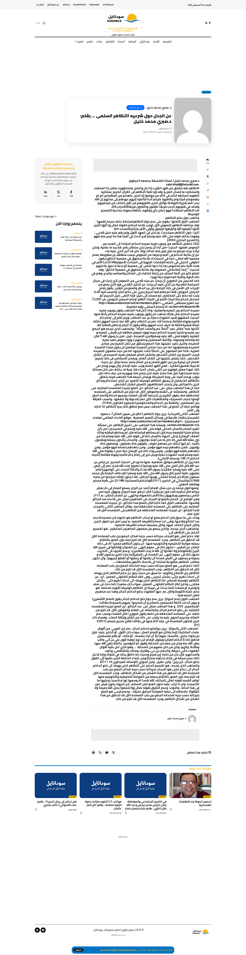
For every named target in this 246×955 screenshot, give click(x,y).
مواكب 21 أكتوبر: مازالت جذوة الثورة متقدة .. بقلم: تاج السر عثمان (103, 805)
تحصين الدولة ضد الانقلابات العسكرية (195, 803)
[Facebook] (209, 23)
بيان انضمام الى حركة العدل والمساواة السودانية (71, 239)
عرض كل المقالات (134, 107)
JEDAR (113, 935)
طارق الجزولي (72, 809)
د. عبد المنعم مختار (205, 809)
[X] (58, 194)
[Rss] (206, 23)
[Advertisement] (123, 67)
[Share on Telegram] (207, 190)
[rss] (45, 194)
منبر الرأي (206, 92)
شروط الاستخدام (109, 950)
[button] (78, 950)
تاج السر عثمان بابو (116, 813)
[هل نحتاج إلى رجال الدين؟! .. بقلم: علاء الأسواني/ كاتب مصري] (56, 785)
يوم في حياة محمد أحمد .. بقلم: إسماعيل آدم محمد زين (69, 288)
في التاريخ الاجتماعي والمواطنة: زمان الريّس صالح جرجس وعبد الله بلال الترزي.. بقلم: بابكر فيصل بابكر (145, 805)
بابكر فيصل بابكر (161, 813)
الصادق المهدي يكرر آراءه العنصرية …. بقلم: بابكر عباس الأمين (68, 255)
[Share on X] (207, 176)
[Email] (207, 197)
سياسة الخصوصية (127, 950)
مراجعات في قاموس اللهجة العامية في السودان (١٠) (71, 267)
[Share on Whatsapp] (207, 183)
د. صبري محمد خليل (176, 718)
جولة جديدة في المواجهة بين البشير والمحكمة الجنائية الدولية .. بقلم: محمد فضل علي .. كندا (68, 306)
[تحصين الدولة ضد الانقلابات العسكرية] (190, 785)
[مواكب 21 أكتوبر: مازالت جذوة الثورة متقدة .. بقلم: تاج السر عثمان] (101, 785)
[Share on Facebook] (207, 169)
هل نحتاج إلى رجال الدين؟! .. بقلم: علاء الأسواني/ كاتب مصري (57, 803)
